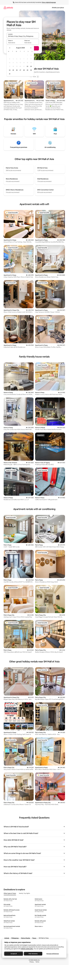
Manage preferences (52, 954)
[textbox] (14, 43)
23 (31, 66)
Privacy (32, 962)
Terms (37, 962)
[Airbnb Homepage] (8, 7)
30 (31, 70)
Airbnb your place (58, 8)
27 (20, 70)
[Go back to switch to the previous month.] (9, 47)
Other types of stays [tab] (10, 893)
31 (9, 74)
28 (24, 70)
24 (9, 70)
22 (27, 66)
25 (13, 70)
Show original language (49, 2)
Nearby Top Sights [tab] (24, 893)
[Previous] (31, 76)
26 (17, 70)
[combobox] (22, 36)
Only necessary (33, 954)
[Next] (37, 76)
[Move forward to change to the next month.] (30, 47)
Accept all (14, 954)
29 (27, 70)
